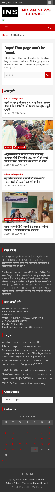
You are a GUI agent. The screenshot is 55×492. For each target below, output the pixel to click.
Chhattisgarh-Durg (30, 350)
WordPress (37, 487)
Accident (6, 342)
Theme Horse (39, 483)
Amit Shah (16, 342)
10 (6, 438)
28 (35, 449)
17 (6, 444)
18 (13, 444)
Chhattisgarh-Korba (41, 353)
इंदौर (16, 383)
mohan (49, 370)
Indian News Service (34, 479)
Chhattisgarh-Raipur (34, 356)
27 (27, 449)
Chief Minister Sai (8, 365)
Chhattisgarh (11, 346)
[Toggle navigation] (6, 27)
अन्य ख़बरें (9, 91)
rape (43, 374)
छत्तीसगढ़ (23, 383)
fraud (25, 370)
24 (6, 449)
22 (42, 444)
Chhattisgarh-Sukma (10, 360)
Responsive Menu (50, 2)
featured (10, 369)
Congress (26, 364)
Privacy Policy (12, 483)
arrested (32, 342)
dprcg (38, 364)
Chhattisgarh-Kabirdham (21, 354)
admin (24, 113)
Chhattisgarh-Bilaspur (12, 350)
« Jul (4, 460)
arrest (24, 342)
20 (27, 444)
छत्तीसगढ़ (7, 99)
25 (13, 449)
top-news (23, 378)
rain (38, 374)
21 (35, 444)
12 (20, 438)
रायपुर (43, 383)
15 (42, 438)
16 (49, 438)
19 (20, 444)
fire (21, 370)
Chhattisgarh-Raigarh (12, 357)
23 (49, 444)
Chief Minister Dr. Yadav (40, 360)
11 (13, 438)
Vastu (39, 379)
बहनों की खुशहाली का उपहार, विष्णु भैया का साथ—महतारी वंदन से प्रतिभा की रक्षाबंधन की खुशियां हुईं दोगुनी (27, 106)
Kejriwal (42, 370)
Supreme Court (8, 379)
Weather (8, 383)
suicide (49, 374)
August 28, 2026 (12, 113)
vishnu (47, 378)
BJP (40, 342)
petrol (33, 374)
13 (27, 438)
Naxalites (26, 374)
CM (18, 365)
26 (20, 449)
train (34, 379)
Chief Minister (25, 360)
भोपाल (29, 383)
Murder (18, 374)
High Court (33, 370)
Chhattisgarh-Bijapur (31, 346)
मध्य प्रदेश (36, 384)
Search (48, 75)
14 (35, 438)
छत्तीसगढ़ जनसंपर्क (17, 99)
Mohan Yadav (7, 374)
